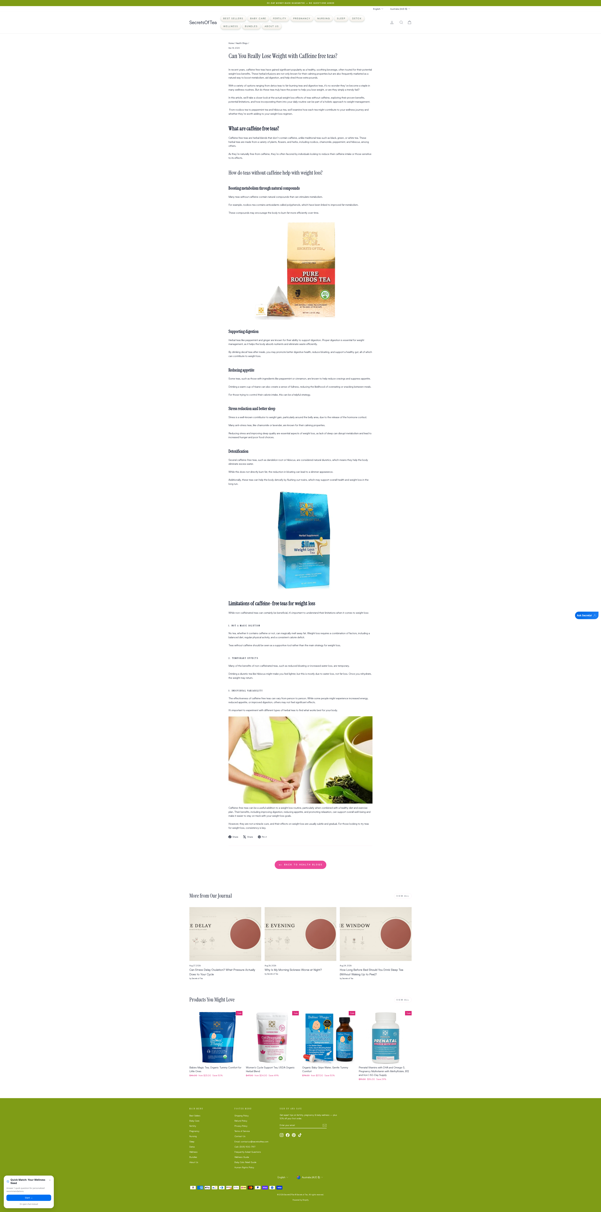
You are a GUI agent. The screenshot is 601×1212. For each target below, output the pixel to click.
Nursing (323, 18)
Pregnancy (302, 18)
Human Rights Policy (244, 1167)
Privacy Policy (240, 1126)
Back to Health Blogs (302, 864)
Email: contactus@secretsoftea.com (251, 1141)
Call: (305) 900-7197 (244, 1146)
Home (231, 43)
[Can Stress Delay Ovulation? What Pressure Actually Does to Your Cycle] (225, 934)
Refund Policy (240, 1120)
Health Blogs (242, 43)
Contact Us (239, 1136)
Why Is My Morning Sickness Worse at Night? (293, 969)
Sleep (341, 18)
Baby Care (258, 18)
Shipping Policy (241, 1115)
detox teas (276, 85)
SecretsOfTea (203, 22)
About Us (272, 26)
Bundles (251, 26)
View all (402, 896)
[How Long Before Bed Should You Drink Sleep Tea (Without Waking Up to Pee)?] (376, 934)
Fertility (279, 18)
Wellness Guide (241, 1157)
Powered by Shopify (301, 1200)
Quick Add (216, 1060)
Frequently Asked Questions (247, 1152)
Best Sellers (233, 18)
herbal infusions (267, 73)
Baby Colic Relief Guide (245, 1162)
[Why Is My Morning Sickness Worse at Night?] (300, 934)
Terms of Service (242, 1131)
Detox (357, 18)
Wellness (230, 26)
